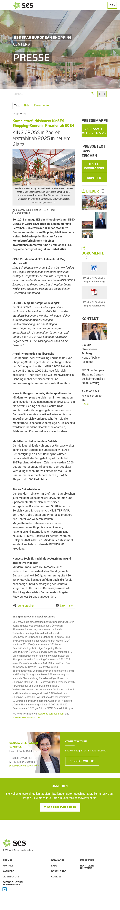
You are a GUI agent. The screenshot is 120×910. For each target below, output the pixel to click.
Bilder (92, 191)
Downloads (58, 871)
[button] (92, 93)
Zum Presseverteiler (60, 807)
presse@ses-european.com (24, 765)
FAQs (54, 865)
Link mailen (67, 605)
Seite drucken (26, 605)
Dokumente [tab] (41, 105)
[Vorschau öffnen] (43, 167)
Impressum (87, 860)
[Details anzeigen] (94, 268)
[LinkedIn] (4, 889)
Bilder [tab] (26, 105)
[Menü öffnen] (4, 5)
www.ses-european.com (51, 713)
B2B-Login (57, 860)
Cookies (56, 876)
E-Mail (85, 404)
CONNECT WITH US (82, 761)
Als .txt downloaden (94, 166)
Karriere (8, 871)
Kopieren (94, 178)
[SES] (23, 5)
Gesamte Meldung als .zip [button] (94, 131)
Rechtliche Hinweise (87, 866)
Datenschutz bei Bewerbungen (12, 883)
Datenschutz (10, 876)
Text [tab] (17, 105)
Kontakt (7, 865)
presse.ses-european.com (26, 717)
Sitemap (7, 860)
